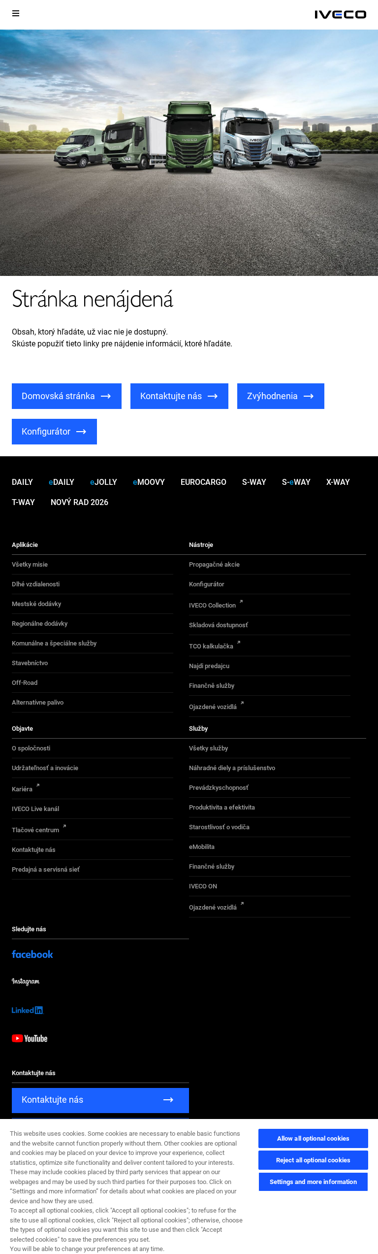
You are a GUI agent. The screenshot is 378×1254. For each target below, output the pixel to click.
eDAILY (61, 482)
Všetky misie (30, 564)
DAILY (22, 482)
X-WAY (338, 482)
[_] (340, 14)
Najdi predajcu (209, 666)
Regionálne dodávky (39, 623)
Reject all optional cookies (313, 1160)
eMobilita (202, 846)
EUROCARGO (203, 482)
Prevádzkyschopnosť (219, 787)
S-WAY (254, 482)
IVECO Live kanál (35, 809)
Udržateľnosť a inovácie (45, 768)
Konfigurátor (206, 584)
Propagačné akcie (214, 564)
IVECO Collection (212, 605)
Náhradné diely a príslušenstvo (232, 768)
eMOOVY (149, 482)
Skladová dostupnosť (218, 625)
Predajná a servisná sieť (46, 869)
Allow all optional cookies (313, 1138)
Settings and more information (313, 1182)
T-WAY (23, 502)
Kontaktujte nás (34, 849)
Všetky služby (208, 748)
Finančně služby (211, 685)
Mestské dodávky (36, 604)
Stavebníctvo (30, 663)
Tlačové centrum (35, 830)
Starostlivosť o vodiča (219, 827)
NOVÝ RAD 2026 (79, 502)
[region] (189, 1186)
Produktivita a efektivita (222, 807)
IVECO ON (203, 886)
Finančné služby (211, 866)
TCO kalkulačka (211, 646)
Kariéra (22, 789)
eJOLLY (103, 482)
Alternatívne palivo (37, 702)
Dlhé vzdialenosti (36, 584)
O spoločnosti (31, 748)
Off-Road (24, 682)
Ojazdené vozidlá (213, 707)
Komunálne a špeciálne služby (54, 643)
